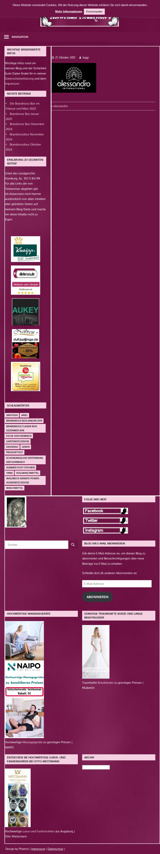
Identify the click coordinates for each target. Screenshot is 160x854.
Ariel (24, 415)
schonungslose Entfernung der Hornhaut (24, 459)
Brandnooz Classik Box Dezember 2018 (21, 428)
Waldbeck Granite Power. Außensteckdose (23, 480)
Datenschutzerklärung (19, 78)
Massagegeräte (32, 742)
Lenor (26, 446)
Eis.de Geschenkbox (19, 435)
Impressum (12, 83)
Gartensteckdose (17, 441)
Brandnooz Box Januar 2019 (24, 420)
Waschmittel (14, 487)
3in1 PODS (12, 415)
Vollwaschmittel (27, 472)
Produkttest (14, 452)
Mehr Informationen (68, 11)
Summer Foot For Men (20, 467)
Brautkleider (106, 682)
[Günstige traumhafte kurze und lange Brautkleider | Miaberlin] (95, 677)
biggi (86, 57)
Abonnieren (97, 597)
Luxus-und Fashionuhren (38, 831)
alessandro (60, 106)
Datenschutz (55, 848)
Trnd (9, 472)
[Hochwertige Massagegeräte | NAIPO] (24, 737)
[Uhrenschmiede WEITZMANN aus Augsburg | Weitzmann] (18, 826)
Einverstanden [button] (94, 11)
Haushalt (12, 446)
